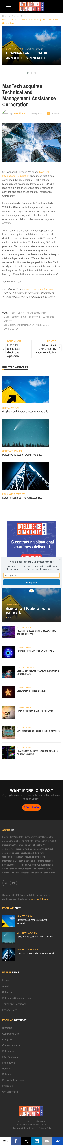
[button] (31, 562)
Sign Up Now (31, 582)
